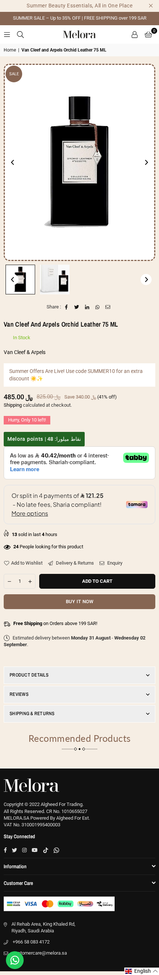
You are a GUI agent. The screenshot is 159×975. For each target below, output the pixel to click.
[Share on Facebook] (67, 307)
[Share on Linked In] (87, 307)
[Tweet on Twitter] (77, 307)
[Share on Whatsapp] (98, 307)
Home (10, 50)
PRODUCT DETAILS (29, 675)
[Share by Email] (108, 307)
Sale (14, 74)
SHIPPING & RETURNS (32, 713)
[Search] (20, 34)
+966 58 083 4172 (31, 942)
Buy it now (80, 601)
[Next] (146, 162)
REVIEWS (19, 694)
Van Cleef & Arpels (24, 352)
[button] (148, 34)
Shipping (13, 405)
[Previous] (12, 162)
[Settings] (134, 34)
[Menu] (7, 34)
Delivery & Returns (74, 563)
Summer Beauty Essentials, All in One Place (79, 6)
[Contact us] (15, 960)
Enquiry (114, 563)
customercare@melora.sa (40, 953)
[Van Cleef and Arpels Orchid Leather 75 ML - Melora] (20, 279)
